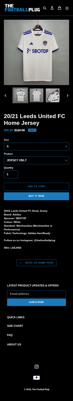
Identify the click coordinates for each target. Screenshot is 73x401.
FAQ (10, 335)
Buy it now (36, 196)
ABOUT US (14, 344)
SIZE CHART (15, 325)
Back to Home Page (39, 262)
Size (6, 140)
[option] (20, 95)
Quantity (8, 167)
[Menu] (67, 8)
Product (8, 154)
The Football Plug (40, 389)
